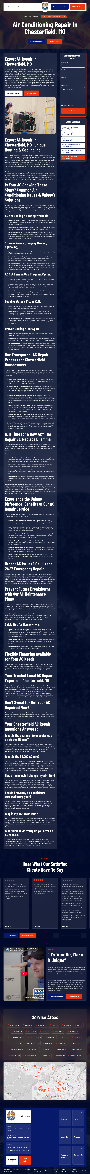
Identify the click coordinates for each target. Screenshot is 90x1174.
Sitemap (84, 1170)
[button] (9, 6)
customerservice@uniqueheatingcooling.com (18, 1137)
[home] (45, 7)
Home (25, 16)
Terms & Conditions (64, 1170)
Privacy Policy (56, 1170)
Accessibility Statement (74, 1170)
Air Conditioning (33, 16)
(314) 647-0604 (11, 1135)
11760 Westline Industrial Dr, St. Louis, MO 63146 (18, 1129)
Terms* (72, 105)
